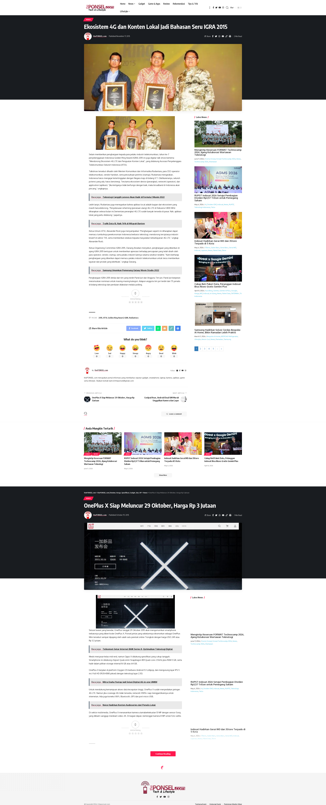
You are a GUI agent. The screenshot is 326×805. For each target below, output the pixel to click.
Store (224, 250)
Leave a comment (175, 414)
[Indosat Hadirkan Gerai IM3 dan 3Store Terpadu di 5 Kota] (183, 443)
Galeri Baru (215, 248)
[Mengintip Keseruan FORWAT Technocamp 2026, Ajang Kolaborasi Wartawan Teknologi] (103, 443)
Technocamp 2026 (201, 162)
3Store (207, 248)
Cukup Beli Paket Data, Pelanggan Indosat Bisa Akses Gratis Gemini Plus (217, 285)
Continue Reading (163, 754)
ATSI (105, 318)
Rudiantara (133, 318)
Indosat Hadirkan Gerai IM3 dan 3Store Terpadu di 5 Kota (215, 242)
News (88, 19)
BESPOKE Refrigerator (229, 336)
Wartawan (213, 162)
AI (205, 204)
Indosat (220, 204)
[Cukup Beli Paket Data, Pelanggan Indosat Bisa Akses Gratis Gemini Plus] (223, 443)
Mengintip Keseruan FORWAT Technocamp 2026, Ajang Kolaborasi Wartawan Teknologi (218, 152)
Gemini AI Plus (225, 291)
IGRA (126, 318)
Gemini (216, 291)
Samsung (227, 339)
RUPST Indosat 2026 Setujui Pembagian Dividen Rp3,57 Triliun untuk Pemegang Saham (216, 198)
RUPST (231, 204)
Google (234, 291)
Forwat (213, 159)
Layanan (204, 250)
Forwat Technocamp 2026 (226, 159)
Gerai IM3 (232, 248)
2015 (100, 318)
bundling (209, 291)
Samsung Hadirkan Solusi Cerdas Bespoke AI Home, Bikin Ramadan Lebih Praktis (217, 331)
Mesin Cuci (206, 339)
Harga (196, 293)
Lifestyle (197, 339)
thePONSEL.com (100, 36)
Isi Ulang (213, 293)
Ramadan (219, 339)
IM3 (201, 293)
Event (207, 159)
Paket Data (217, 250)
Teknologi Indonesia (202, 207)
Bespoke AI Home (213, 336)
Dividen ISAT (212, 204)
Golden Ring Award (116, 318)
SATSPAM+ (235, 293)
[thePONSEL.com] (100, 7)
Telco (213, 207)
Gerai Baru (224, 248)
